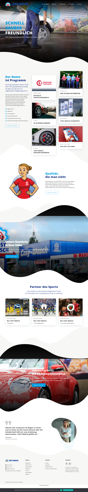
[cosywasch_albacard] (17, 307)
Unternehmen (28, 465)
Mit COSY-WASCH (13, 321)
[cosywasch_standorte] (71, 107)
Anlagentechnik (28, 466)
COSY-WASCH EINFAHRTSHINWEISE (41, 152)
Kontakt (79, 4)
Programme (27, 468)
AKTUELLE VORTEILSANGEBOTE (41, 96)
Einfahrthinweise (49, 466)
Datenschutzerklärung (68, 490)
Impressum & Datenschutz (51, 468)
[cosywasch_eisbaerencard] (44, 307)
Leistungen (62, 4)
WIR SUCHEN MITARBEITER (70, 93)
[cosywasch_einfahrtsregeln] (44, 137)
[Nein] (86, 490)
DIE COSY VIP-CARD (67, 146)
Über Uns (54, 4)
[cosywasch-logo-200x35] (11, 460)
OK (61, 490)
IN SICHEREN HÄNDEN (42, 123)
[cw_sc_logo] (44, 83)
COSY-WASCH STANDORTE (70, 121)
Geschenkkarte (28, 472)
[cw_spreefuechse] (71, 307)
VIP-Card (27, 470)
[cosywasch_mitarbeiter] (71, 80)
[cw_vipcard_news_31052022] (71, 134)
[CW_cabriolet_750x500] (44, 111)
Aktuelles (27, 474)
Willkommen (45, 4)
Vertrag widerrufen (44, 485)
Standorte (71, 4)
